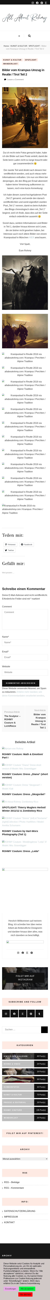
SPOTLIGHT (31, 60)
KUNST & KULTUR (12, 60)
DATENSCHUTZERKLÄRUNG (19, 1211)
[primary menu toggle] (19, 36)
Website (6, 666)
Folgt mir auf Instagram (25, 978)
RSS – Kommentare (14, 1188)
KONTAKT (9, 1222)
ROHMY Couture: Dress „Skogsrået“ (23, 794)
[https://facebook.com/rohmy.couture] (14, 1013)
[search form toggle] (29, 36)
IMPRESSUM (11, 1217)
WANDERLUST (10, 64)
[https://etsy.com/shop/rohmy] (23, 1013)
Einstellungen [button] (10, 1289)
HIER (31, 237)
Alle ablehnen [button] (25, 1294)
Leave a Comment (15, 79)
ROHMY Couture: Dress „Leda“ (20, 851)
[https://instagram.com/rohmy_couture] (6, 1013)
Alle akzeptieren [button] (27, 1289)
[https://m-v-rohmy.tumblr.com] (39, 1013)
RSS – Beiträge (12, 1182)
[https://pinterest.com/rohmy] (31, 1013)
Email (5, 651)
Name (5, 637)
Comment (7, 606)
